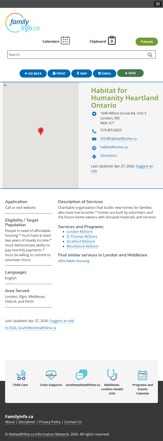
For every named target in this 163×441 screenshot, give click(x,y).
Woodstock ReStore (82, 246)
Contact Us (73, 422)
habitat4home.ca (114, 147)
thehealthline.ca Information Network (39, 434)
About (10, 422)
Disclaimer (26, 422)
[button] (40, 131)
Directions (108, 155)
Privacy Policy (50, 422)
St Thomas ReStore (82, 236)
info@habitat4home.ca (118, 138)
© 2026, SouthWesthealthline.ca (30, 327)
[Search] (150, 55)
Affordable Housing (73, 261)
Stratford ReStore (81, 241)
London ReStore (80, 231)
